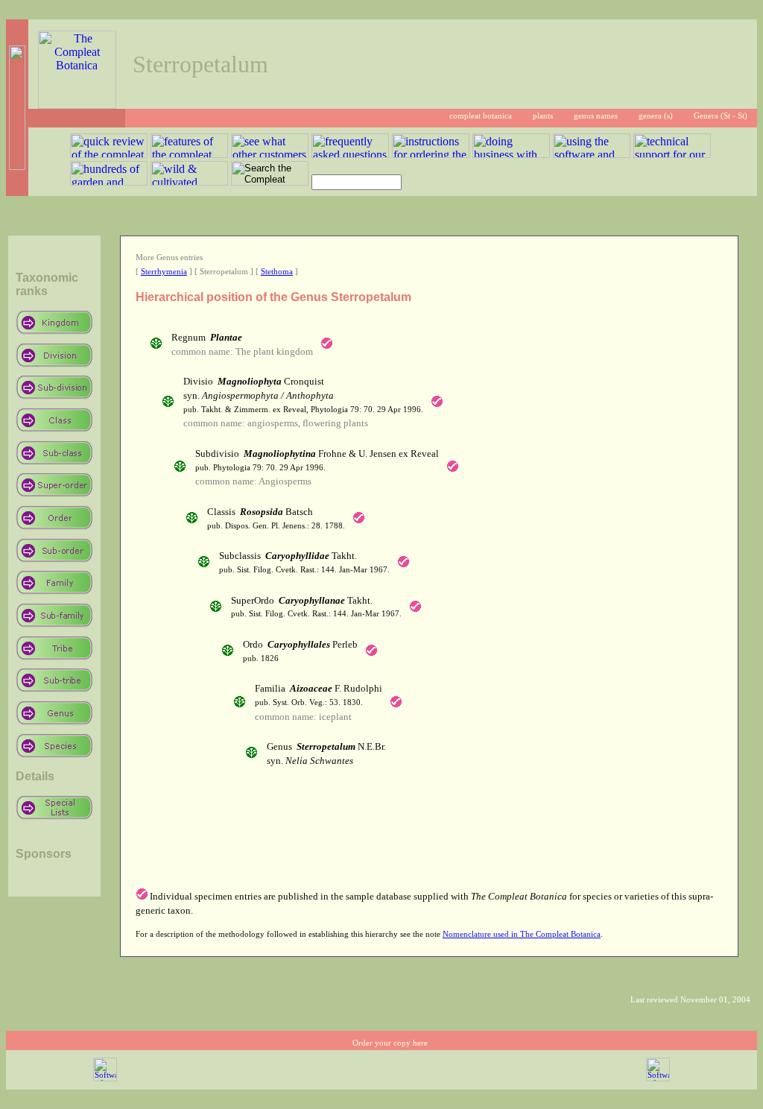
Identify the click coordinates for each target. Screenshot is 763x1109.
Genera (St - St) (720, 116)
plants (543, 116)
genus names (596, 116)
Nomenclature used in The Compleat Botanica (522, 934)
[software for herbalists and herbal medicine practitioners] (658, 1079)
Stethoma (277, 272)
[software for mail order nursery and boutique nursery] (105, 1079)
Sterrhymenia (164, 272)
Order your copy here (390, 1043)
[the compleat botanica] (77, 104)
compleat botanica (480, 116)
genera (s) (656, 116)
